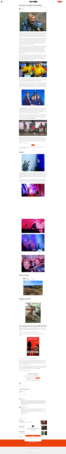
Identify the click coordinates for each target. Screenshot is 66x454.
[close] (40, 425)
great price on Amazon (27, 367)
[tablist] (22, 391)
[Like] (19, 423)
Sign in (64, 1)
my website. (38, 368)
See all (21, 436)
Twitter (28, 361)
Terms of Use (36, 437)
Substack (29, 452)
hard (24, 173)
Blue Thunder (31, 80)
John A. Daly (22, 8)
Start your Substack (31, 450)
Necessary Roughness (32, 118)
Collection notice (38, 448)
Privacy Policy (38, 438)
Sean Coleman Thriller (23, 108)
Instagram (32, 361)
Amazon (20, 329)
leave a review (37, 334)
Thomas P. (22, 398)
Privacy (32, 448)
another (34, 173)
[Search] (55, 1)
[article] (33, 422)
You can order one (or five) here (33, 332)
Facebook (25, 361)
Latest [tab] (22, 418)
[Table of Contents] (0, 227)
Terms (34, 448)
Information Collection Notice (32, 438)
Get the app (36, 450)
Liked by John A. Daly (24, 399)
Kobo (31, 329)
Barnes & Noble (26, 329)
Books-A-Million (34, 329)
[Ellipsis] (46, 398)
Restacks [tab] (24, 391)
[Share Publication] (56, 1)
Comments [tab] (21, 391)
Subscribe (59, 1)
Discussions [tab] (25, 418)
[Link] (18, 152)
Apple (23, 329)
